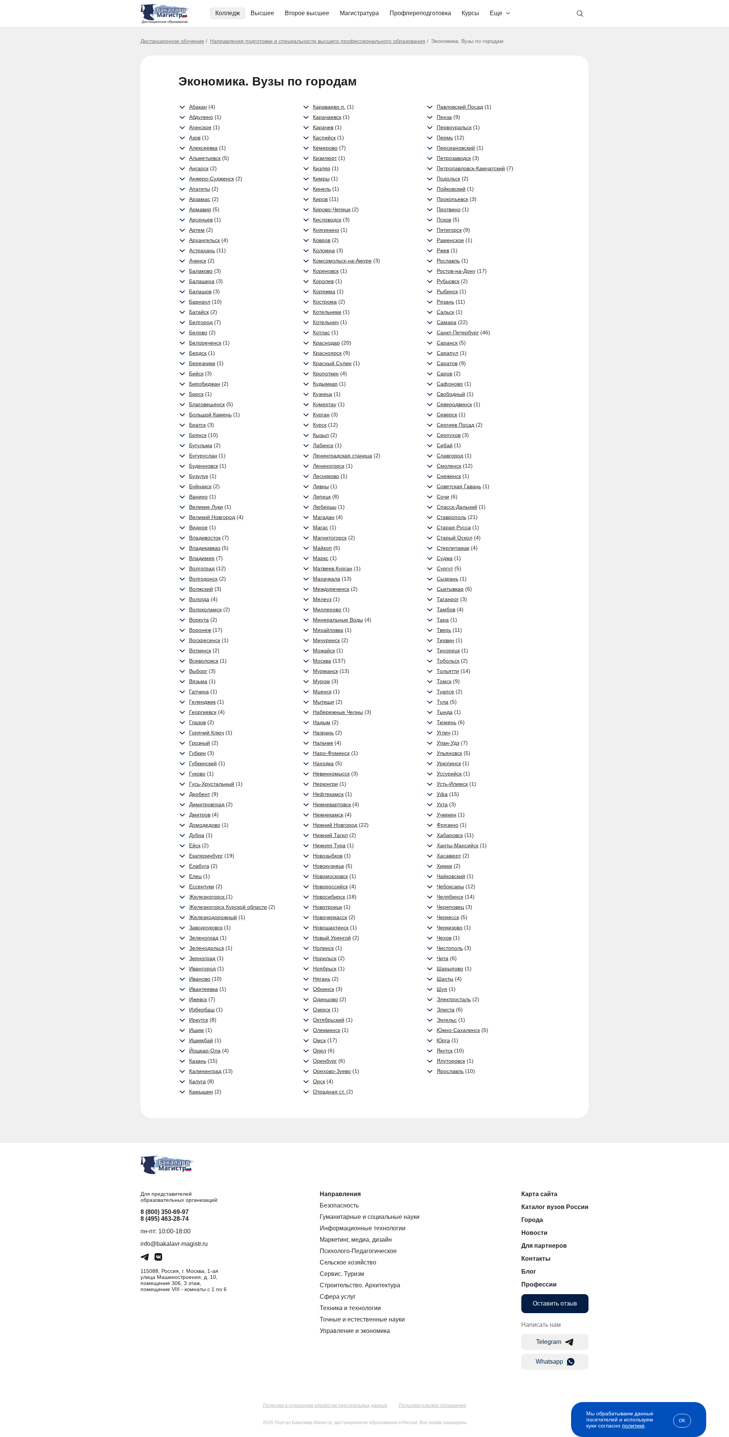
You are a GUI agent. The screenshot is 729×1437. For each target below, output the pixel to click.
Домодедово (204, 825)
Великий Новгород (212, 517)
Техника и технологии (350, 1308)
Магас (320, 527)
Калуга (197, 1081)
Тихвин (445, 640)
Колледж (227, 13)
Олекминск (326, 1030)
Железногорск (207, 897)
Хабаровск (450, 835)
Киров (320, 199)
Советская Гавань (459, 486)
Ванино (198, 497)
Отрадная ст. (329, 1092)
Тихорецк (448, 650)
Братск (197, 425)
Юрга (443, 1040)
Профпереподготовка (420, 13)
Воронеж (200, 630)
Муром (321, 681)
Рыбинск (447, 291)
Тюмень (446, 722)
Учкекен (446, 815)
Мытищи (323, 702)
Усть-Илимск (452, 784)
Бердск (198, 353)
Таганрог (448, 599)
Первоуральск (454, 127)
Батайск (199, 312)
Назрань (323, 733)
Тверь (444, 630)
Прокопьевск (452, 199)
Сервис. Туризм (342, 1274)
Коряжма (324, 291)
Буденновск (203, 466)
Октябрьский (328, 1020)
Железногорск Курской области (228, 907)
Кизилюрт (325, 158)
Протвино (449, 209)
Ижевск (198, 999)
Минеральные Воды (338, 620)
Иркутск (198, 1020)
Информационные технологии (363, 1228)
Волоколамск (205, 609)
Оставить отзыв (555, 1303)
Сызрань (447, 579)
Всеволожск (203, 661)
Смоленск (449, 466)
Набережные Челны (338, 712)
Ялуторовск (451, 1061)
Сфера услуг (338, 1296)
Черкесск (448, 917)
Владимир (202, 558)
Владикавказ (204, 548)
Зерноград (202, 958)
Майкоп (322, 548)
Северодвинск (454, 404)
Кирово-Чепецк (331, 209)
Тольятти (448, 671)
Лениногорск (328, 466)
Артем (197, 230)
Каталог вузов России (555, 1207)
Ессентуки (201, 886)
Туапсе (445, 691)
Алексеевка (203, 148)
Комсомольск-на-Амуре (342, 261)
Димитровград (206, 804)
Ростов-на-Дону (456, 271)
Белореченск (205, 343)
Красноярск (327, 353)
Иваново (199, 979)
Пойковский (451, 189)
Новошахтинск (331, 927)
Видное (198, 527)
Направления (340, 1194)
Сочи (443, 497)
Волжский (201, 589)
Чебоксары (450, 886)
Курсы (470, 13)
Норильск (324, 958)
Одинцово (325, 999)
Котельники (327, 312)
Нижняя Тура (329, 845)
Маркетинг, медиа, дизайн (356, 1239)
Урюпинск (449, 763)
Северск (447, 414)
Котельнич (326, 322)
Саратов (447, 363)
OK (682, 1420)
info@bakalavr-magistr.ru (174, 1244)
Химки (444, 866)
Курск (320, 425)
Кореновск (326, 271)
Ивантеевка (203, 989)
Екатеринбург (206, 856)
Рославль (448, 261)
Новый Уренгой (332, 938)
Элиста (445, 1010)
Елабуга (199, 866)
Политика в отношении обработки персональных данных (325, 1405)
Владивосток (205, 538)
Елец (195, 876)
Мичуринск (326, 640)
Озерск (321, 1010)
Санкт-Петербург (458, 332)
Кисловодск (327, 220)
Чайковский (451, 876)
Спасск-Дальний (457, 507)
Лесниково (326, 476)
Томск (444, 681)
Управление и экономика (355, 1331)
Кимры (321, 179)
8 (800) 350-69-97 (164, 1212)
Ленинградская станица (342, 456)
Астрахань (202, 250)
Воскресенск (204, 640)
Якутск (445, 1051)
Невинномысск (331, 774)
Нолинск (323, 948)
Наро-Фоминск (331, 753)
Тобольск (448, 661)
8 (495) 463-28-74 (164, 1218)
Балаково (201, 271)
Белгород (201, 322)
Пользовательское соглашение (432, 1405)
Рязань (445, 302)
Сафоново (450, 384)
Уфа (442, 794)
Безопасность (339, 1205)
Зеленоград (203, 938)
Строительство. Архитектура (360, 1285)
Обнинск (323, 989)
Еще (496, 13)
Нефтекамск (328, 794)
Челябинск (450, 897)
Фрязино (447, 825)
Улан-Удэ (448, 743)
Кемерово (325, 148)
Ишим (196, 1030)
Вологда (199, 599)
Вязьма (198, 681)
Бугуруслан (203, 456)
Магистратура (359, 13)
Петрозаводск (454, 158)
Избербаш (202, 1010)
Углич (443, 733)
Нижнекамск (328, 815)
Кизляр (321, 168)
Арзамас (199, 199)
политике (633, 1426)
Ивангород (202, 968)
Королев (323, 281)
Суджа (445, 558)
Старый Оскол (454, 538)
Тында (445, 712)
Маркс (320, 558)
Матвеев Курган (332, 568)
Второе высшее (307, 13)
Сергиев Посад (455, 425)
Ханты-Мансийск (457, 845)
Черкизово (449, 927)
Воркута (199, 620)
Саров (444, 373)
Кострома (325, 302)
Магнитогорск (330, 538)
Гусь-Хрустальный (211, 784)
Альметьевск (205, 158)
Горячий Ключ (206, 733)
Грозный (199, 743)
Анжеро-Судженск (211, 179)
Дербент (199, 794)
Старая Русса (454, 527)
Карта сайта (539, 1194)
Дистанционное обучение (172, 41)
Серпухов (449, 435)
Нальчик (323, 743)
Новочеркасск (330, 917)
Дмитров (199, 815)
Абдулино (201, 117)
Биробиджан (204, 384)
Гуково (197, 774)
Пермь (445, 138)
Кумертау (324, 404)
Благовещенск (207, 404)
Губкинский (203, 763)
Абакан (198, 107)
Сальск (445, 312)
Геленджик (202, 702)
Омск (319, 1040)
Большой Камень (210, 414)
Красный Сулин (332, 363)
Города (532, 1220)
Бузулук (198, 476)
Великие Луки (206, 507)
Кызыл (321, 435)
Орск (319, 1081)
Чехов (444, 938)
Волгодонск (203, 579)
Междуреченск (331, 589)
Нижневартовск (332, 804)
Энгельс (447, 1020)
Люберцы (324, 507)
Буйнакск (200, 486)
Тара (443, 620)
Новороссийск (330, 886)
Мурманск (325, 671)
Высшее (262, 13)
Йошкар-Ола (205, 1051)
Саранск (447, 343)
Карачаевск (327, 117)
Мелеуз (322, 599)
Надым (321, 722)
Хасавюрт (449, 856)
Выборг (198, 671)
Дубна (196, 835)
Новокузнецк (328, 866)
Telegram (548, 1342)
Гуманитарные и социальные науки (370, 1217)
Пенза (444, 117)
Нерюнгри (325, 784)
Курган (321, 414)
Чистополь (450, 948)
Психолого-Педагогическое (358, 1251)
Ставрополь (451, 517)
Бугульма (200, 445)
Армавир (200, 209)
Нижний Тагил (330, 835)
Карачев (323, 127)
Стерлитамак (453, 548)
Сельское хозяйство (348, 1262)
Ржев (443, 250)
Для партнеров (544, 1245)
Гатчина (199, 691)
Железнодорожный (213, 917)
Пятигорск (449, 230)
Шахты (445, 979)
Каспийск (324, 138)
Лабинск (323, 445)
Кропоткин (326, 373)
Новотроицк (327, 907)
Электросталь (454, 999)
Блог (528, 1271)
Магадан (324, 517)
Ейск (194, 845)
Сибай (445, 445)
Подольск (448, 179)
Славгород (450, 456)
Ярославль (450, 1071)
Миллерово (327, 609)
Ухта (442, 804)
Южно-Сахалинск (458, 1030)
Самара (446, 322)
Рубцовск (448, 281)
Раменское (450, 240)
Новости (534, 1233)
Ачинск (197, 261)
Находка (323, 763)
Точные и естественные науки (362, 1319)
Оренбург (325, 1061)
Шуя (442, 989)
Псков (444, 220)
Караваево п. (329, 107)
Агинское (200, 127)
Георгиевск (202, 712)
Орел (319, 1051)
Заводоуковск (205, 927)
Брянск (198, 435)
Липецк (322, 497)
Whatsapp (549, 1361)
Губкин (197, 753)
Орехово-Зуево (332, 1071)
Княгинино (326, 230)
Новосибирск (329, 897)
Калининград (205, 1071)
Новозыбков (327, 856)
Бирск (196, 394)
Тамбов (446, 609)
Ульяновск (449, 753)
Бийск (196, 373)
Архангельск (204, 240)
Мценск (322, 691)
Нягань (321, 979)
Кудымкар (325, 384)
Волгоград (202, 568)
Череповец (450, 907)
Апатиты (199, 189)
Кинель (322, 189)
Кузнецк (322, 394)
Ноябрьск (324, 968)
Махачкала (326, 579)
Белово (198, 332)
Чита (442, 958)
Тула (442, 702)
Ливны (321, 486)
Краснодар (326, 343)
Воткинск (200, 650)
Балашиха (202, 281)
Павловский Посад (460, 107)
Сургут (445, 568)
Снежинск (449, 476)
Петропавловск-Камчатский (471, 168)
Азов (194, 138)
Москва (322, 661)
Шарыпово (450, 968)
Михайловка (328, 630)
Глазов (197, 722)
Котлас (321, 332)
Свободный (451, 394)
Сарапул (447, 353)
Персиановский (456, 148)
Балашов (200, 291)
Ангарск (198, 168)
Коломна (324, 250)
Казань (197, 1061)
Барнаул (199, 302)
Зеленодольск (206, 948)
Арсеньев (201, 220)
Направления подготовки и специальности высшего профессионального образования (317, 41)
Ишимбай (201, 1040)
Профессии (539, 1284)
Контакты (536, 1258)
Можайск (324, 650)
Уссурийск (449, 774)
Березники (202, 363)
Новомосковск (330, 876)
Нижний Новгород (335, 825)
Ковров (321, 240)
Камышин (201, 1092)
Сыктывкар (450, 589)
